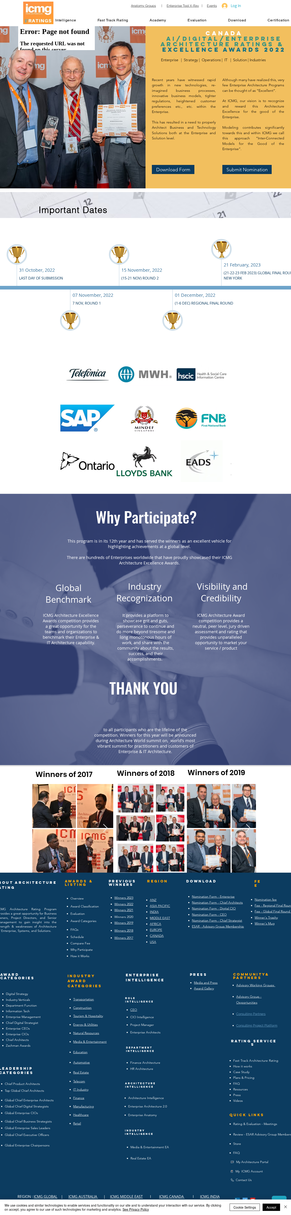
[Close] (285, 1207)
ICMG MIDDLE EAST (126, 1196)
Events (212, 6)
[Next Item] (223, 417)
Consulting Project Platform (256, 1025)
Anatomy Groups (143, 6)
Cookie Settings (244, 1207)
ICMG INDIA (210, 1196)
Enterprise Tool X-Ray (183, 6)
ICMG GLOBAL (45, 1196)
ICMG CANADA (172, 1196)
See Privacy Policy (136, 1209)
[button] (70, 20)
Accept (271, 1207)
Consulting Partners (251, 1014)
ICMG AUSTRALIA (83, 1196)
